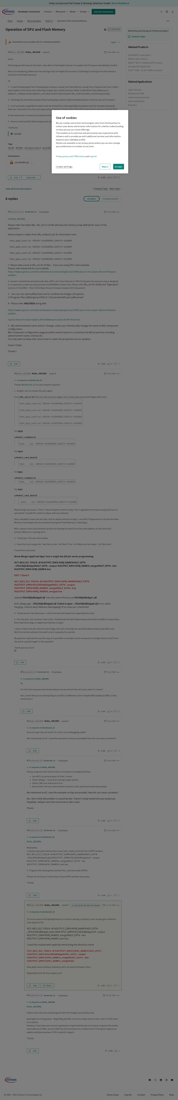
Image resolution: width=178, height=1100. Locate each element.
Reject (105, 166)
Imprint (93, 156)
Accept (118, 166)
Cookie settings (64, 166)
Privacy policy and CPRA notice (70, 156)
